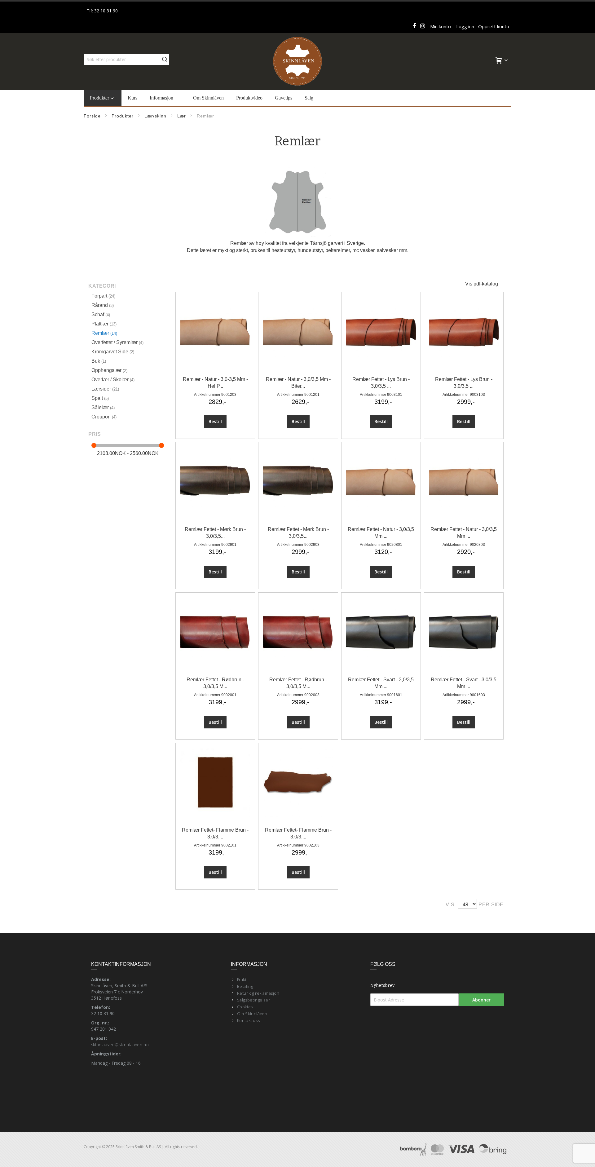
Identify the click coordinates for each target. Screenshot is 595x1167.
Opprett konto (493, 26)
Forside (92, 115)
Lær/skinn (155, 115)
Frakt (242, 979)
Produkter (123, 115)
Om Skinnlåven (252, 1013)
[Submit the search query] (165, 59)
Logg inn (465, 26)
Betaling (245, 986)
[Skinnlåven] (297, 61)
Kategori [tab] (102, 286)
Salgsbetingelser (253, 1000)
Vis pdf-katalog (481, 283)
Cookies (245, 1007)
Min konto (440, 26)
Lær (181, 115)
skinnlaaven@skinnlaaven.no (120, 1044)
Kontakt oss (248, 1020)
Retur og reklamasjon (258, 993)
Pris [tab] (94, 434)
